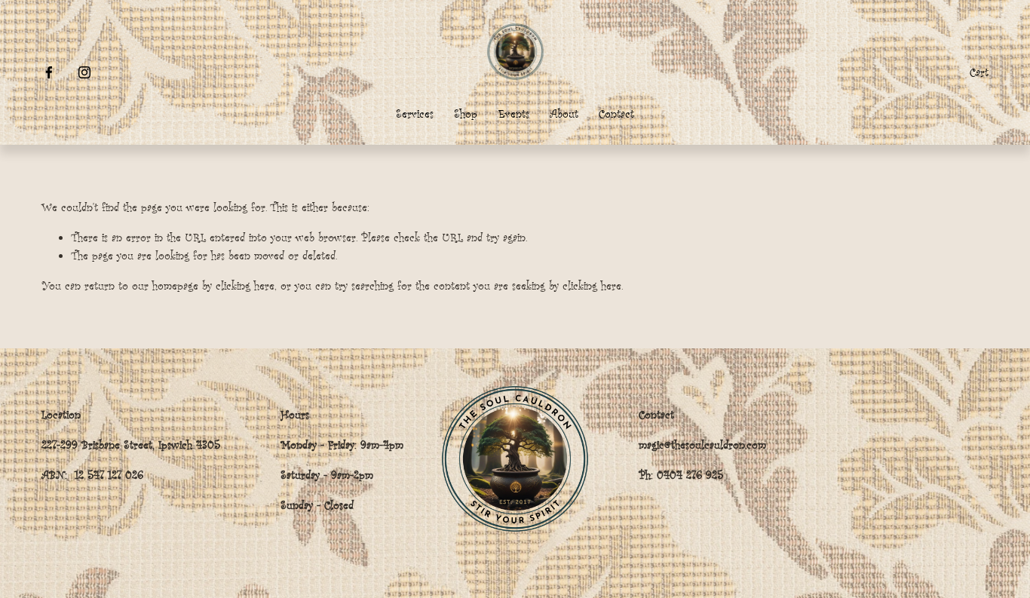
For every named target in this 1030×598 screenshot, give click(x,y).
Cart (979, 72)
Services (415, 113)
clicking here (245, 285)
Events (513, 113)
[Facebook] (49, 72)
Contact (616, 113)
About (564, 113)
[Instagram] (84, 72)
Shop (465, 113)
